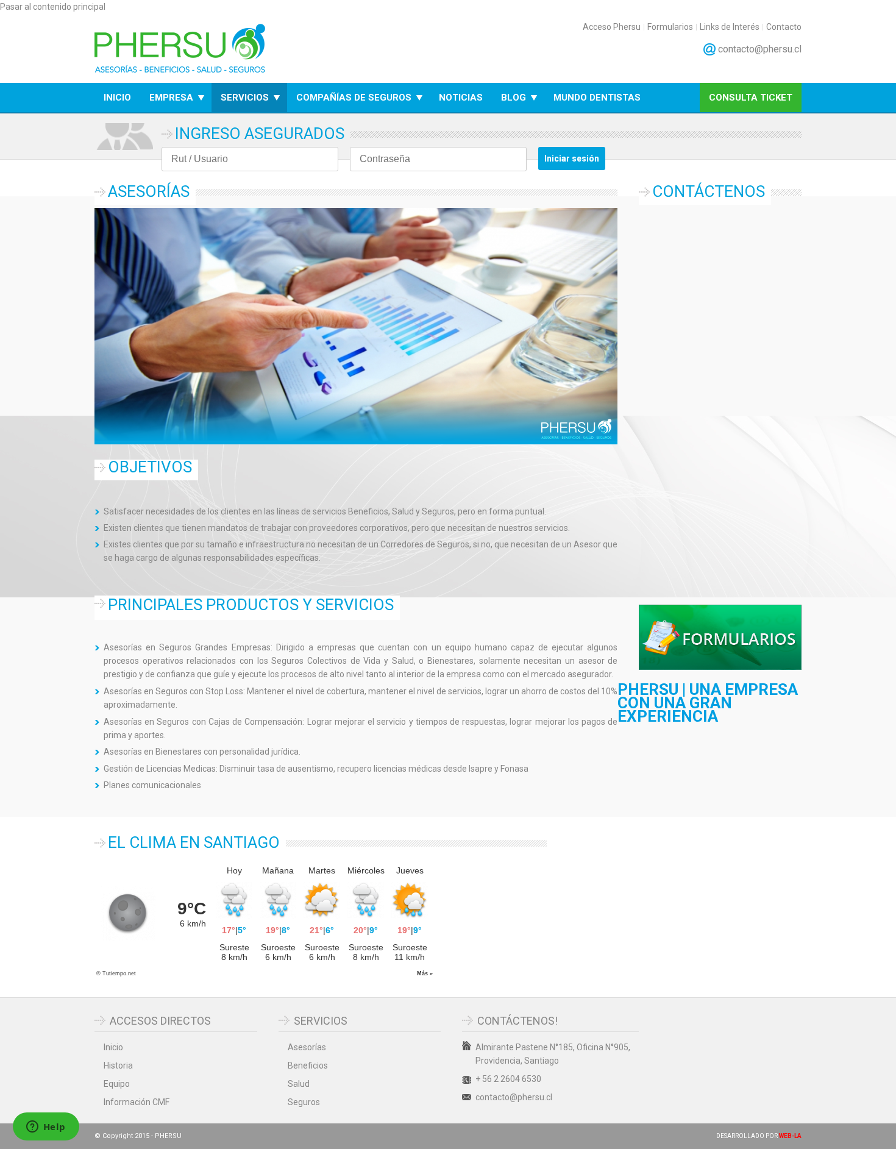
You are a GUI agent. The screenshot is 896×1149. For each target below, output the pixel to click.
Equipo (117, 1084)
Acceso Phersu (612, 27)
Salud (299, 1084)
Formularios (670, 27)
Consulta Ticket (750, 97)
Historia (118, 1065)
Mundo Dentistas (597, 97)
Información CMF (136, 1102)
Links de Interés (729, 27)
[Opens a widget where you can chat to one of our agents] (45, 1127)
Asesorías (307, 1047)
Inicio (117, 97)
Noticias (461, 97)
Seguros (304, 1102)
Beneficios (308, 1065)
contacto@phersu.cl (760, 49)
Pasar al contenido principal (52, 7)
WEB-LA (790, 1136)
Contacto (784, 27)
